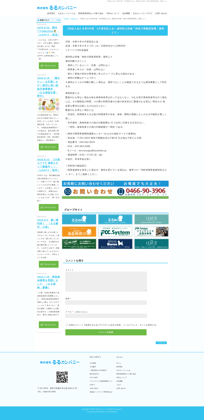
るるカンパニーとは (66, 13)
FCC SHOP (94, 377)
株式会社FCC (94, 374)
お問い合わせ (161, 13)
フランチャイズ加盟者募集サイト (101, 381)
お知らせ (74, 18)
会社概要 (126, 13)
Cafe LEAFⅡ (94, 388)
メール (68, 312)
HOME (66, 18)
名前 (67, 298)
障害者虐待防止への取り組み (91, 13)
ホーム (118, 363)
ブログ (118, 385)
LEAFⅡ (92, 385)
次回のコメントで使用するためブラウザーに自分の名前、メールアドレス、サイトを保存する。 (113, 325)
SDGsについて (112, 13)
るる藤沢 (93, 366)
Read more (50, 65)
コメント (69, 270)
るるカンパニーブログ (142, 13)
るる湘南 (93, 363)
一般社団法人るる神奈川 (98, 370)
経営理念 (51, 13)
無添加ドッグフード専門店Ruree (101, 392)
